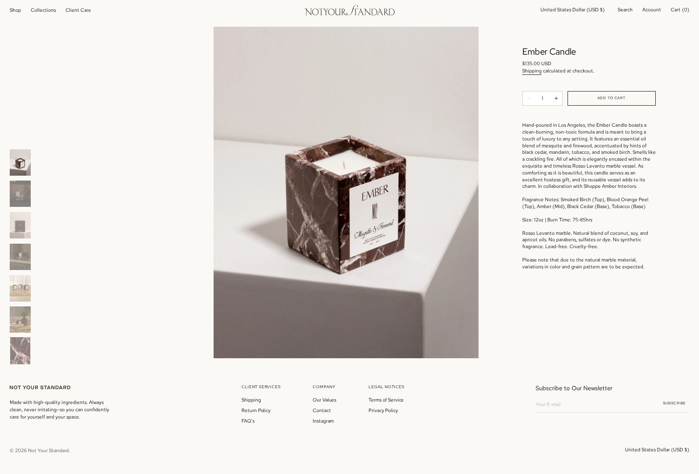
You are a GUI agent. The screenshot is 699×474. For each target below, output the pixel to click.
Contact (321, 410)
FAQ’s (247, 421)
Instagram (323, 421)
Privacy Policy (383, 410)
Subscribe (674, 403)
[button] (572, 10)
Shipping (532, 71)
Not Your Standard (48, 450)
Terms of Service (386, 400)
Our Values (324, 400)
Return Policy (255, 410)
